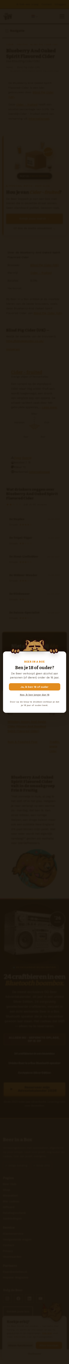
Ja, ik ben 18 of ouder (34, 686)
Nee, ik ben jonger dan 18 (34, 694)
